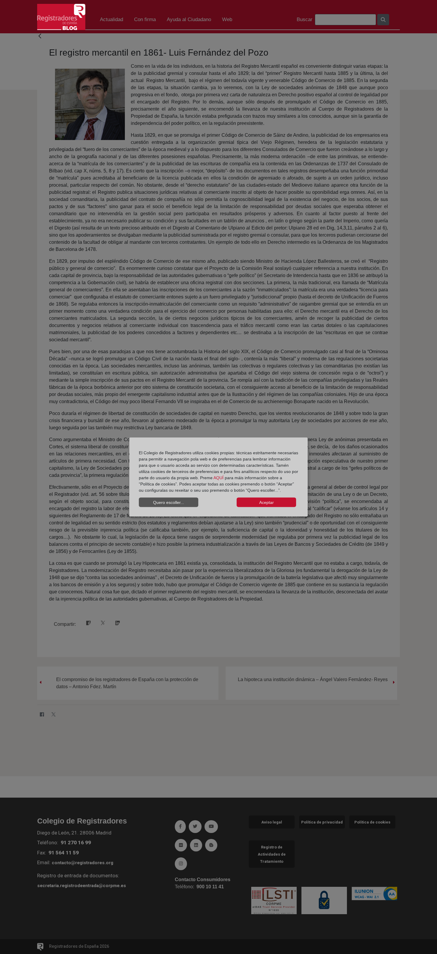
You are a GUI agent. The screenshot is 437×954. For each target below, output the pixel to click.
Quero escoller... (168, 502)
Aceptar (266, 502)
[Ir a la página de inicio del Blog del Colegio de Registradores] (61, 16)
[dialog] (218, 477)
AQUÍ (218, 477)
